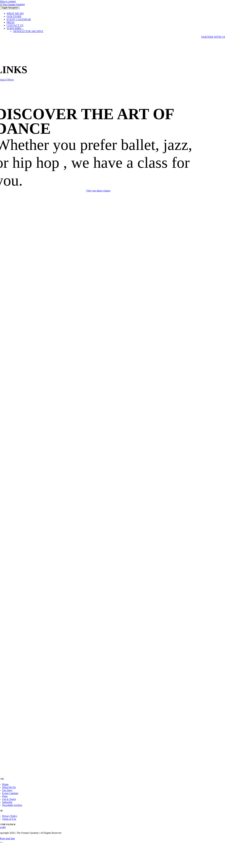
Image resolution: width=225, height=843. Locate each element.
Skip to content (8, 1)
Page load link (7, 838)
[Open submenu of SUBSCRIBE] (22, 29)
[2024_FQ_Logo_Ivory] (12, 4)
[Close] (1, 842)
